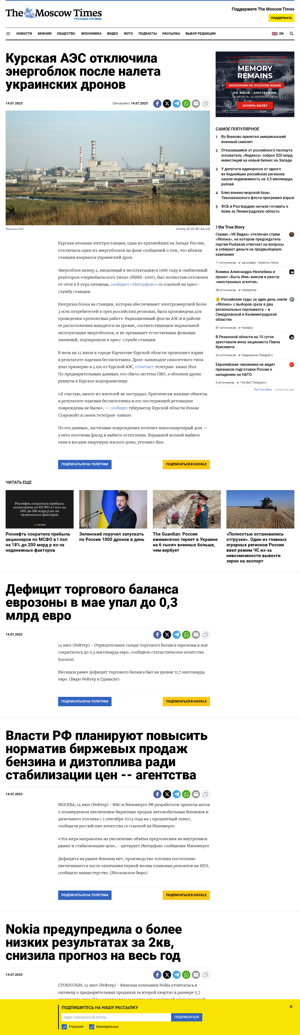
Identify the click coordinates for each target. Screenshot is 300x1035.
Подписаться (150, 545)
